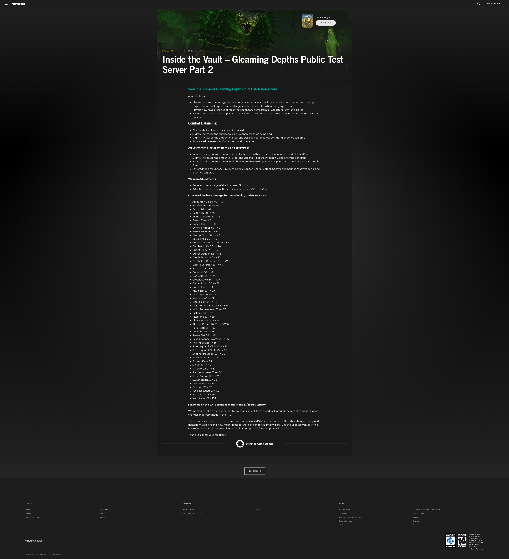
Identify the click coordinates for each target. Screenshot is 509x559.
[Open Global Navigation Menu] (6, 3)
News (101, 513)
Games (28, 513)
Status (258, 509)
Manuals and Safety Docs (191, 513)
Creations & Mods (32, 517)
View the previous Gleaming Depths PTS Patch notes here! (233, 90)
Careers (415, 525)
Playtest (102, 517)
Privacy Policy (344, 509)
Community (103, 509)
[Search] (478, 3)
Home (27, 509)
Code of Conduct (419, 513)
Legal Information (346, 521)
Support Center (188, 509)
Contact (416, 517)
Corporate (416, 521)
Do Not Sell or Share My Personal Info (427, 509)
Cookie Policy (344, 525)
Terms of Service (345, 513)
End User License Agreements (350, 517)
